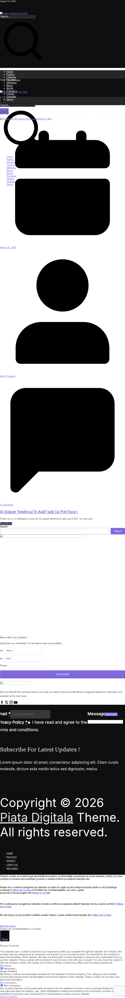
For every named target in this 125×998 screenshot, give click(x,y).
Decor (10, 99)
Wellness (12, 82)
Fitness (10, 93)
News (10, 85)
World (10, 88)
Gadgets (11, 96)
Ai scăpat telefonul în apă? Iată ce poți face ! (39, 512)
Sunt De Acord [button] (8, 926)
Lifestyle (11, 77)
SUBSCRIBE (62, 674)
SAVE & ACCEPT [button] (9, 996)
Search (4, 526)
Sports (11, 860)
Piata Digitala (36, 817)
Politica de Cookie (21, 890)
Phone (3, 665)
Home (10, 71)
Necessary (9, 968)
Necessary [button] (6, 965)
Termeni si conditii (40, 892)
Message (96, 713)
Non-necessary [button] (8, 982)
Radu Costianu (7, 376)
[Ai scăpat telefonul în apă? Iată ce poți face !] (26, 118)
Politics (10, 74)
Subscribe (111, 714)
